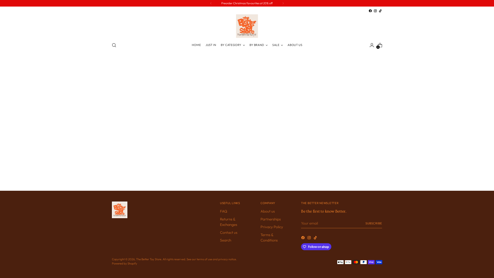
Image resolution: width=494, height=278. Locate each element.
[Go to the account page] (372, 45)
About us (268, 211)
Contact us (228, 232)
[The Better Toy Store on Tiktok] (380, 11)
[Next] (283, 3)
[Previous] (211, 3)
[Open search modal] (114, 45)
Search (225, 240)
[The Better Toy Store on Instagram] (375, 11)
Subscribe (373, 223)
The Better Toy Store (148, 259)
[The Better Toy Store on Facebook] (370, 11)
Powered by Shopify (124, 263)
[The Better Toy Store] (247, 26)
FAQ (223, 211)
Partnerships (271, 219)
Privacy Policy (272, 227)
